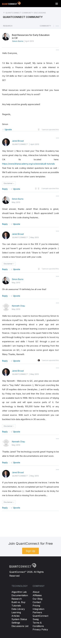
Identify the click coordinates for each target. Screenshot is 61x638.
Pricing (36, 605)
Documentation (19, 595)
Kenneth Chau (18, 306)
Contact (37, 602)
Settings (15, 622)
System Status (19, 619)
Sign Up (30, 550)
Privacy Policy (40, 629)
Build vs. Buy (18, 602)
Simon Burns (17, 199)
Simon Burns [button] (17, 41)
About (36, 592)
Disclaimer (8, 183)
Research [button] (7, 26)
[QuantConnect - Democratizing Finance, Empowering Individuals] (11, 4)
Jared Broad (18, 141)
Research (16, 598)
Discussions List (19, 626)
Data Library (18, 609)
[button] (45, 26)
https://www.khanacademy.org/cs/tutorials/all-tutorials (28, 163)
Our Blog (37, 598)
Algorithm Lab (19, 592)
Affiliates (37, 595)
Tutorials (16, 605)
